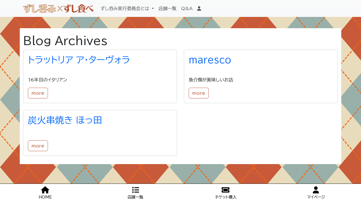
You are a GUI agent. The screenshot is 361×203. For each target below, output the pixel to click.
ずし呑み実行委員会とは (125, 8)
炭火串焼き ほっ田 (65, 120)
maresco (210, 59)
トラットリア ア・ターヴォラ (79, 59)
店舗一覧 (168, 8)
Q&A (187, 8)
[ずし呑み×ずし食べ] (58, 8)
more (38, 93)
